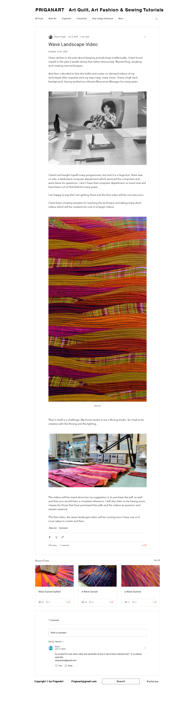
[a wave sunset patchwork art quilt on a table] (97, 576)
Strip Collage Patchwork (102, 18)
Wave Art (52, 18)
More (120, 18)
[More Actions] (145, 647)
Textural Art (82, 18)
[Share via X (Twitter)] (56, 537)
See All (157, 560)
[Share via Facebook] (49, 537)
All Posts (39, 18)
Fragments (66, 18)
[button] (156, 19)
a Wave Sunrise (133, 592)
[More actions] (145, 36)
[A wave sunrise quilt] (140, 576)
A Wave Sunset (90, 592)
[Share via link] (62, 537)
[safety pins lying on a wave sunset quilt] (54, 576)
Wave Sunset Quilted (49, 592)
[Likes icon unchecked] (56, 665)
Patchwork (63, 527)
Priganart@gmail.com (84, 681)
